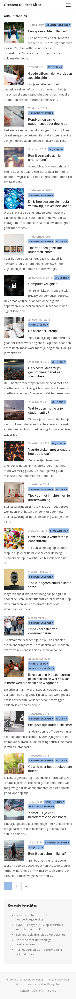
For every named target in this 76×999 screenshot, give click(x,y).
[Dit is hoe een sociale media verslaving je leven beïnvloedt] (14, 198)
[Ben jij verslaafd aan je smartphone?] (14, 157)
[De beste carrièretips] (14, 327)
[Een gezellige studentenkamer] (14, 721)
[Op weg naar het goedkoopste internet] (14, 763)
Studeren (54, 67)
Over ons (37, 990)
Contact (24, 990)
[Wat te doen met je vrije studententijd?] (14, 410)
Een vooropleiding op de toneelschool (41, 934)
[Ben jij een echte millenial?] (14, 850)
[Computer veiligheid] (14, 285)
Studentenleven (57, 24)
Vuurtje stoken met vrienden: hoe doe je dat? (49, 452)
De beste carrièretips (43, 331)
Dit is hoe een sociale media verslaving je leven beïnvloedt (49, 204)
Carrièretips (37, 324)
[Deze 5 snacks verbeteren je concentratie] (14, 538)
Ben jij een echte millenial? (47, 854)
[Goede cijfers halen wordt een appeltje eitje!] (14, 75)
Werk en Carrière (40, 668)
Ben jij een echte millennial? (48, 31)
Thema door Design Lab (46, 984)
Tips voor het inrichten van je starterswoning (49, 498)
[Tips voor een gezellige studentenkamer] (14, 244)
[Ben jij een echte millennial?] (14, 32)
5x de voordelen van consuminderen (42, 631)
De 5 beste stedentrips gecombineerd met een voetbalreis (45, 372)
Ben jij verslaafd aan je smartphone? (44, 158)
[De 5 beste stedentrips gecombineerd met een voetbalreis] (14, 369)
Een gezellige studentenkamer (50, 725)
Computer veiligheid (42, 284)
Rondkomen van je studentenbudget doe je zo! (48, 122)
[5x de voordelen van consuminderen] (14, 626)
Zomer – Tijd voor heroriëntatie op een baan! (47, 815)
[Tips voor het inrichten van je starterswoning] (14, 492)
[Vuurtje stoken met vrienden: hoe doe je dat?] (14, 451)
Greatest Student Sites (22, 5)
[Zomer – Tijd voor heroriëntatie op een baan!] (14, 809)
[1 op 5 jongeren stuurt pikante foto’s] (14, 579)
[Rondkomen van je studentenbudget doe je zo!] (14, 116)
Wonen (60, 241)
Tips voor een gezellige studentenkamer (45, 250)
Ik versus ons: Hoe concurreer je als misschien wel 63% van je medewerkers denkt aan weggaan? (37, 679)
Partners (51, 990)
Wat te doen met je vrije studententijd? (45, 410)
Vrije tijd (55, 149)
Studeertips (58, 530)
